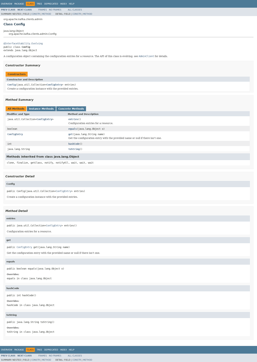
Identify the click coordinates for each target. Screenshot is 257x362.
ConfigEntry (54, 84)
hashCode (74, 143)
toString (74, 149)
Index (63, 4)
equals (72, 128)
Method (46, 14)
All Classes (75, 10)
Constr (35, 14)
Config (11, 84)
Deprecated (51, 4)
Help (71, 4)
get (70, 134)
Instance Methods (41, 108)
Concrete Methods (71, 108)
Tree (39, 4)
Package (19, 4)
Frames (42, 10)
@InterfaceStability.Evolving (23, 43)
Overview (6, 4)
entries (73, 119)
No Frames (55, 10)
